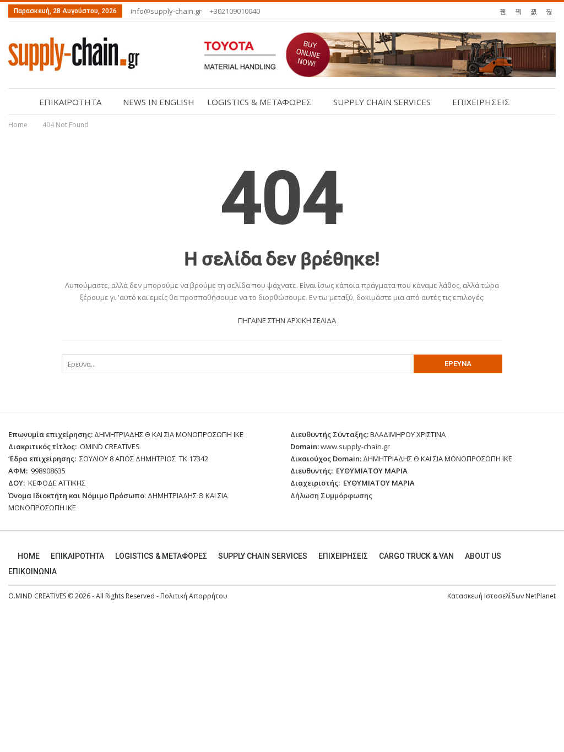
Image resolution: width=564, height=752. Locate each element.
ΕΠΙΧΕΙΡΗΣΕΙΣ (481, 101)
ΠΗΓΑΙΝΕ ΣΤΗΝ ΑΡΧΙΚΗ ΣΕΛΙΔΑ (286, 320)
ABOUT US (483, 556)
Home (29, 556)
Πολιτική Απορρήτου (193, 596)
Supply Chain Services (262, 556)
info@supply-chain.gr (166, 11)
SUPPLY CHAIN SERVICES (382, 101)
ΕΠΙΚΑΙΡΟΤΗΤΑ (70, 101)
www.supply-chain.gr (355, 446)
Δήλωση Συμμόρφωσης (331, 495)
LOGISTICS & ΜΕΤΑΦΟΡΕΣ (259, 101)
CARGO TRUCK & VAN (416, 556)
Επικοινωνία (32, 571)
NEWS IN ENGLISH (158, 101)
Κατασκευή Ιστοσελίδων (486, 596)
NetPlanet (540, 596)
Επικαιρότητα (77, 556)
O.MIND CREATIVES (37, 596)
